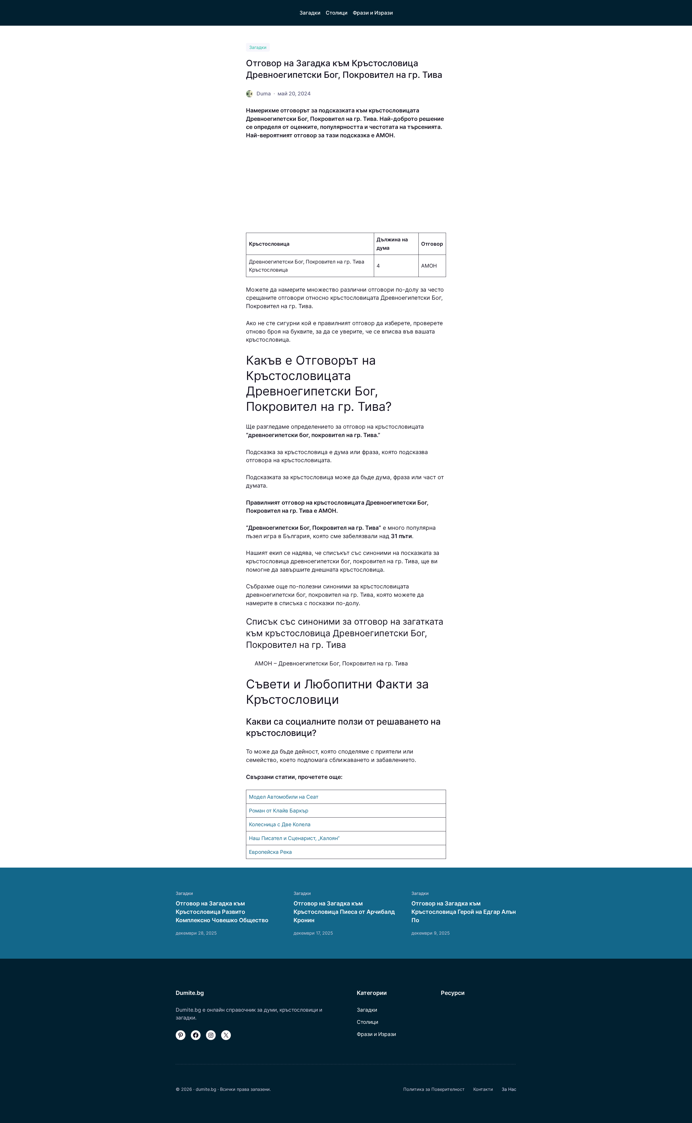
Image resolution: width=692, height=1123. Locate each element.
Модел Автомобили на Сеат (283, 797)
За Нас (509, 1089)
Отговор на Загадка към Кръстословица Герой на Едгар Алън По (463, 911)
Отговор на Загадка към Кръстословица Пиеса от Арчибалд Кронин (344, 911)
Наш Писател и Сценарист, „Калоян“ (294, 838)
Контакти (483, 1089)
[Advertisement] (346, 186)
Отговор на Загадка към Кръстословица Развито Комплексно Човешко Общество (222, 911)
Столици (367, 1022)
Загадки (258, 47)
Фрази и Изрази (376, 1034)
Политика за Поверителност (434, 1089)
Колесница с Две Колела (280, 824)
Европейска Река (270, 852)
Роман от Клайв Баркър (278, 810)
